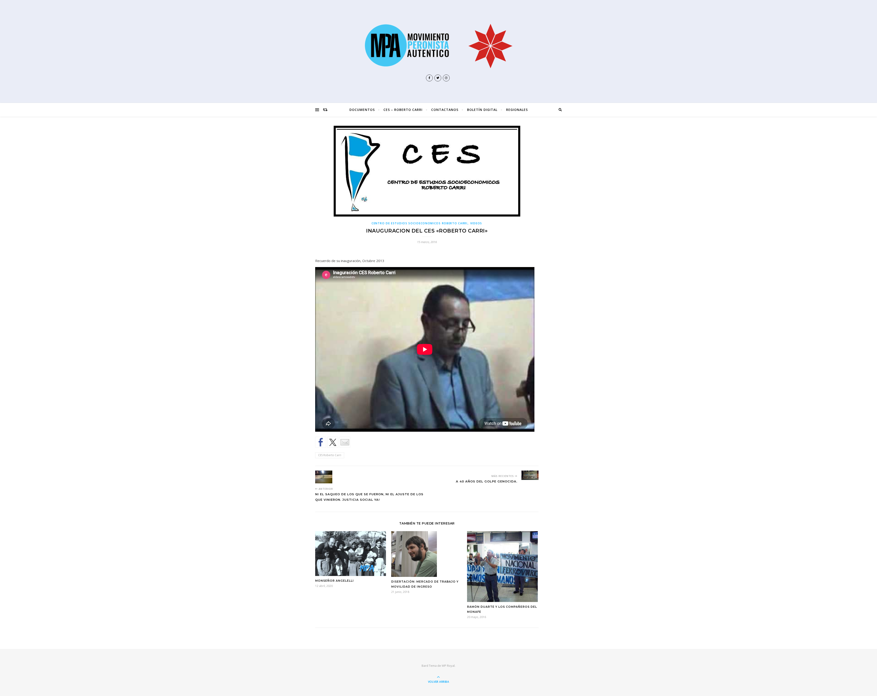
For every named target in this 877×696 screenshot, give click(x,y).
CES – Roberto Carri (403, 109)
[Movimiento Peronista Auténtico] (438, 45)
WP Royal (448, 666)
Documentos (362, 109)
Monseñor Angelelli (334, 580)
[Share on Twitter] (332, 442)
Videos (476, 223)
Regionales (517, 109)
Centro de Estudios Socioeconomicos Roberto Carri (420, 223)
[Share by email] (344, 442)
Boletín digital (482, 109)
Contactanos (444, 109)
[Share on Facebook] (320, 442)
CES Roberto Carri (329, 455)
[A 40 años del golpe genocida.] (530, 475)
